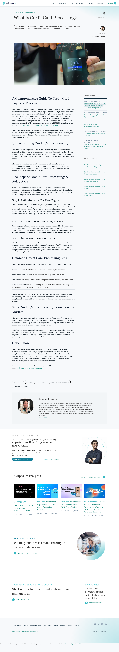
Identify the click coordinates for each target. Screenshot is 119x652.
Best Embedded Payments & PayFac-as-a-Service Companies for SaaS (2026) (95, 146)
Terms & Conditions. (80, 644)
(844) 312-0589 (54, 459)
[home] (9, 3)
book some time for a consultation (29, 368)
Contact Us (100, 3)
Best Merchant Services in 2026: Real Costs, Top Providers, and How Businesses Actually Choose (95, 106)
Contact (69, 625)
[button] (62, 3)
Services (53, 3)
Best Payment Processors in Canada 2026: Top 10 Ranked (71, 504)
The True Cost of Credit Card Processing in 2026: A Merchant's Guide (24, 508)
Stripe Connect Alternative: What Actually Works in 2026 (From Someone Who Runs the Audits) (94, 507)
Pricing (71, 3)
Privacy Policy (16, 631)
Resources (79, 3)
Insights (55, 625)
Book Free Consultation (22, 459)
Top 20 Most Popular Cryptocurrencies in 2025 (91, 125)
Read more (43, 418)
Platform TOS (34, 631)
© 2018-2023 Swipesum (100, 631)
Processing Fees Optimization (20, 502)
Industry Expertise (35, 625)
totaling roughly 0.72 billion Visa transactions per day (38, 125)
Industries (62, 3)
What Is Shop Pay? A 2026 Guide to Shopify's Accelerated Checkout (46, 506)
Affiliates (62, 625)
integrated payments (92, 501)
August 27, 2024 (31, 12)
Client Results (47, 625)
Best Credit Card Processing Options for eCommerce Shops (95, 180)
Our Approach (16, 625)
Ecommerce (41, 501)
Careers (76, 625)
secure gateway (40, 207)
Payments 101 (19, 12)
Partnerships (90, 3)
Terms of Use (25, 631)
